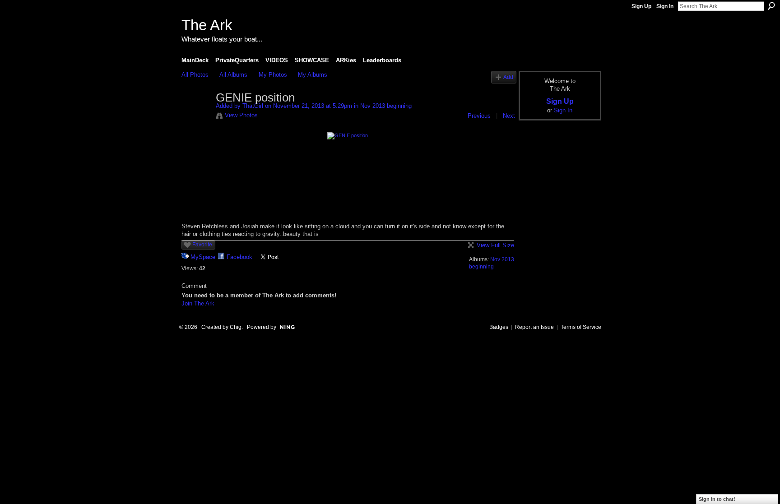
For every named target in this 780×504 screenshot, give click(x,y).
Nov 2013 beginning (386, 105)
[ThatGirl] (195, 117)
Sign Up (641, 6)
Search (771, 6)
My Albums (312, 74)
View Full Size (495, 245)
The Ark (206, 25)
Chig (235, 327)
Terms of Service (581, 327)
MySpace (202, 257)
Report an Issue (534, 327)
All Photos (195, 74)
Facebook (239, 257)
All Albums (233, 74)
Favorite (202, 244)
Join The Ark (197, 303)
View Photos (241, 115)
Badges (498, 327)
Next (509, 115)
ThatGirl (252, 105)
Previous (479, 115)
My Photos (273, 74)
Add (508, 77)
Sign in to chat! (717, 499)
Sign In (664, 6)
